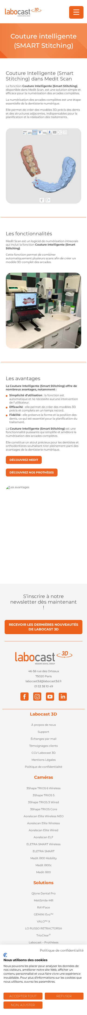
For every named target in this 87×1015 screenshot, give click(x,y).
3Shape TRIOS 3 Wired (43, 802)
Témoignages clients (43, 745)
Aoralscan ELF (43, 837)
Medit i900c (43, 865)
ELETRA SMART (44, 851)
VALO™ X (43, 921)
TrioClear (43, 935)
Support (43, 731)
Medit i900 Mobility (43, 858)
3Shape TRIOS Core (43, 809)
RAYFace (43, 907)
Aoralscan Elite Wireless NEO (44, 816)
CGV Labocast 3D (44, 752)
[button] (76, 12)
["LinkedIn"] (63, 696)
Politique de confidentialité (43, 766)
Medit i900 (43, 872)
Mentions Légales (44, 759)
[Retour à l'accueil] (23, 12)
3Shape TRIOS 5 (44, 795)
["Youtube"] (50, 696)
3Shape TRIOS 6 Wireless (43, 788)
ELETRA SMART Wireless (43, 844)
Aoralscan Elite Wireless (43, 823)
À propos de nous (43, 724)
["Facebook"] (24, 696)
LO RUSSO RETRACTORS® (43, 928)
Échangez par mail (43, 738)
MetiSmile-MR (43, 900)
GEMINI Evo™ (43, 914)
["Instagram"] (37, 696)
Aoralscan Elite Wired (43, 830)
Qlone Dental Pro (44, 893)
